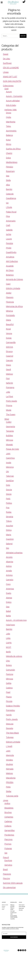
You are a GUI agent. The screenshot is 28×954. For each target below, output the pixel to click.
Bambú (9, 189)
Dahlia (8, 683)
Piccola (9, 701)
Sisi (7, 548)
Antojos (9, 575)
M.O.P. (8, 647)
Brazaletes (8, 808)
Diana (8, 320)
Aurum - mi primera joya (16, 620)
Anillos (7, 803)
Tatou (8, 126)
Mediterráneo (11, 162)
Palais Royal (11, 212)
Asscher (9, 525)
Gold (6, 89)
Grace (8, 365)
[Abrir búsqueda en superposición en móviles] (23, 2)
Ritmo (8, 144)
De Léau (6, 58)
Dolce (8, 158)
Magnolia (10, 755)
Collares (7, 826)
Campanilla (11, 342)
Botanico (10, 275)
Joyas (5, 800)
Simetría (9, 516)
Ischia (8, 234)
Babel (8, 611)
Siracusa (9, 724)
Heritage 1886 (10, 110)
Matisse (9, 374)
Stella (8, 180)
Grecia (8, 494)
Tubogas (9, 737)
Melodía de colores (14, 656)
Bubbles (9, 435)
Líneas (6, 72)
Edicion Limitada (13, 742)
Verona (9, 333)
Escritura (8, 860)
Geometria (10, 426)
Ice (7, 203)
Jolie (8, 392)
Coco (8, 584)
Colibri (8, 422)
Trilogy (9, 521)
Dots (8, 485)
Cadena (9, 688)
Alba (8, 185)
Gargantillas (9, 830)
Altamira (9, 562)
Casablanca (11, 198)
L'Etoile (9, 207)
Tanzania (10, 431)
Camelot (9, 580)
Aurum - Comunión (14, 96)
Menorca (10, 467)
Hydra (8, 117)
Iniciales (9, 760)
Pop (7, 507)
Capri (8, 284)
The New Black (12, 733)
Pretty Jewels (12, 719)
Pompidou (10, 710)
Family (9, 715)
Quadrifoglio (11, 252)
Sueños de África (13, 149)
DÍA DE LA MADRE (11, 67)
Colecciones (8, 86)
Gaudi (8, 369)
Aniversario (11, 221)
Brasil (5, 869)
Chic (8, 661)
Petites (9, 503)
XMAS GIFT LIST (10, 76)
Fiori (8, 378)
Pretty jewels (11, 401)
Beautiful (10, 324)
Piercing (6, 878)
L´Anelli (9, 746)
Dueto (8, 593)
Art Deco (10, 270)
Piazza (9, 697)
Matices (9, 773)
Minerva (9, 311)
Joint (8, 453)
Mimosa (9, 440)
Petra (8, 787)
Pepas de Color (12, 449)
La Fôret (9, 396)
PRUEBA (9, 782)
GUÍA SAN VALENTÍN (12, 81)
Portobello (10, 315)
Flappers (9, 297)
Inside (8, 462)
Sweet (5, 54)
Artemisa (10, 589)
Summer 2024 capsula (12, 883)
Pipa (8, 216)
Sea (7, 176)
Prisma (9, 405)
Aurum (9, 92)
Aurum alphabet (13, 101)
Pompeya (10, 387)
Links (8, 638)
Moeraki (9, 444)
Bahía (8, 616)
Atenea (9, 598)
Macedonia (10, 778)
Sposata (9, 728)
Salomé (9, 544)
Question (10, 539)
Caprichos (10, 458)
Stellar (8, 791)
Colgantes (8, 817)
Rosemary (10, 171)
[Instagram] (18, 950)
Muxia (8, 410)
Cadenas (8, 821)
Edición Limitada (13, 288)
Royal (8, 329)
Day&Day (10, 480)
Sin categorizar (9, 887)
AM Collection (12, 261)
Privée (8, 248)
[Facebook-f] (21, 950)
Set (5, 853)
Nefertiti (9, 383)
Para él (6, 857)
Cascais (9, 360)
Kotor (8, 140)
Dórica (8, 530)
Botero (9, 665)
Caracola (9, 194)
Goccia (9, 489)
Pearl (8, 692)
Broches (8, 812)
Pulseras (8, 848)
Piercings (8, 839)
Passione (7, 874)
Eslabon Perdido (13, 706)
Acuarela (9, 266)
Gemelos (8, 865)
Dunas (8, 338)
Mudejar (9, 764)
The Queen (10, 414)
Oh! (7, 471)
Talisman (10, 476)
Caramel (9, 356)
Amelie (9, 571)
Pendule (9, 243)
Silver (6, 419)
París (8, 498)
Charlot (9, 153)
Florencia (10, 302)
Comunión (10, 670)
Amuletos (10, 257)
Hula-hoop (10, 625)
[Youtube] (25, 950)
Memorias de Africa (14, 306)
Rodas (8, 512)
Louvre (9, 239)
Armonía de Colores (14, 279)
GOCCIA (9, 347)
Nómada (9, 769)
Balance (9, 135)
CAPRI (8, 643)
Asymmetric (11, 131)
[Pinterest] (23, 950)
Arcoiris (9, 557)
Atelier (8, 293)
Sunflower (7, 63)
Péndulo (9, 167)
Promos (7, 844)
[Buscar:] (10, 36)
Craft (8, 225)
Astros (9, 566)
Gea (7, 607)
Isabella (9, 230)
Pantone (9, 674)
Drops (8, 113)
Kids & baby (11, 105)
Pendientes (9, 835)
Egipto (8, 602)
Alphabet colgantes (14, 553)
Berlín (8, 652)
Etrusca (9, 351)
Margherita (10, 122)
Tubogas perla (12, 796)
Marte (8, 535)
